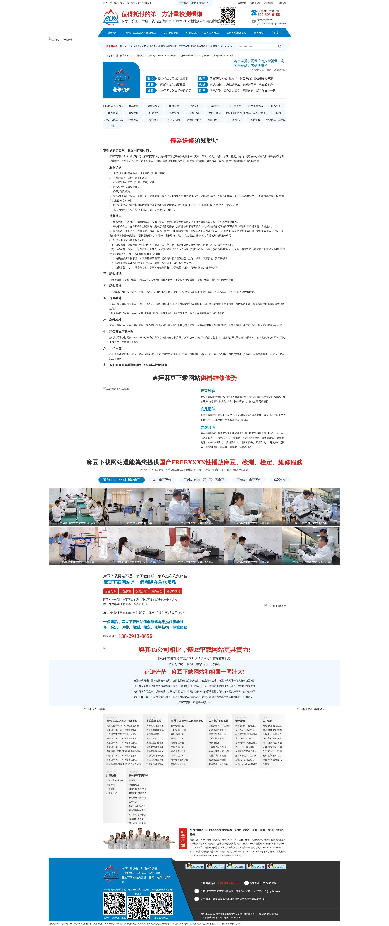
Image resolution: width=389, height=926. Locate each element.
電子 (265, 743)
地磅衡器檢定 (152, 734)
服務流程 (133, 113)
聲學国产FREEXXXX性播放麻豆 (121, 755)
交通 (270, 726)
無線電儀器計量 (178, 764)
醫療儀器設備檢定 (217, 760)
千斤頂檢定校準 (216, 738)
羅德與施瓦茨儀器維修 (246, 751)
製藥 (275, 760)
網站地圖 (268, 3)
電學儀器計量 (177, 738)
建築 (265, 730)
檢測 (275, 738)
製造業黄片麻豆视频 (218, 764)
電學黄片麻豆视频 (155, 751)
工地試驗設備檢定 (155, 743)
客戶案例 (276, 32)
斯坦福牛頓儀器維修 (245, 760)
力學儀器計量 (177, 755)
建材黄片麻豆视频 (217, 755)
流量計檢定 (151, 738)
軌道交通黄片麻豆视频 (219, 751)
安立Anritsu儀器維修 (245, 730)
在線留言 (235, 120)
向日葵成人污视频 (187, 924)
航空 (279, 726)
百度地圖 (242, 3)
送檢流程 (154, 113)
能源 (279, 730)
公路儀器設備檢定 (217, 730)
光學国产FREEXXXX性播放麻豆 (121, 760)
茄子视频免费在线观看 (135, 924)
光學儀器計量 (177, 747)
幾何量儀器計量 (178, 751)
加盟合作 (154, 120)
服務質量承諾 (255, 106)
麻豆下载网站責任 (255, 113)
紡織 (265, 755)
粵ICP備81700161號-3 (230, 917)
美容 (270, 738)
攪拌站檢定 (214, 743)
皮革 (270, 755)
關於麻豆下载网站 (189, 42)
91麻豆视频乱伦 (233, 924)
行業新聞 (110, 785)
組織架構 (174, 106)
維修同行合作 (215, 120)
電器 (275, 743)
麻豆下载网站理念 (235, 113)
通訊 (270, 743)
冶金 (279, 734)
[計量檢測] (111, 17)
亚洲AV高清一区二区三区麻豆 (202, 32)
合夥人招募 (174, 120)
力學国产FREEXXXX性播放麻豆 (163, 55)
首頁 (269, 70)
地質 (275, 734)
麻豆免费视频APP (98, 924)
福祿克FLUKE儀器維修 (246, 734)
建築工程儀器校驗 (217, 734)
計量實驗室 (154, 106)
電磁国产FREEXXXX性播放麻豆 (121, 747)
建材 (270, 730)
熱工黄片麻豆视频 (155, 760)
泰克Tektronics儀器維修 (246, 764)
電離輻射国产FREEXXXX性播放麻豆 (123, 751)
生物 (265, 734)
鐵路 (275, 726)
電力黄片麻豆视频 (155, 747)
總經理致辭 (215, 113)
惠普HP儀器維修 (243, 738)
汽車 (265, 738)
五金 (265, 747)
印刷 (270, 760)
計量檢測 (205, 917)
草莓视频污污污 (153, 924)
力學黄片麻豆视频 (155, 726)
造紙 (279, 760)
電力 (279, 738)
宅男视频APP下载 (205, 924)
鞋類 (279, 751)
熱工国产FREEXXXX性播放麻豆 (131, 55)
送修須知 (279, 70)
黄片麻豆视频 (171, 32)
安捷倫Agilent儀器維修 (246, 726)
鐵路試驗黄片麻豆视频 (219, 726)
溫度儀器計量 (177, 743)
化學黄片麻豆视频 (155, 755)
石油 (279, 747)
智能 (275, 730)
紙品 (265, 760)
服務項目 (276, 106)
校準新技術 (111, 793)
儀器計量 (268, 840)
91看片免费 (219, 924)
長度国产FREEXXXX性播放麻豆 (121, 743)
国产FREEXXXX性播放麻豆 (140, 32)
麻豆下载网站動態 (114, 780)
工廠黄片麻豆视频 (217, 747)
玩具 (275, 751)
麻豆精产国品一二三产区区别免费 (73, 924)
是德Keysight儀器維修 (245, 755)
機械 (270, 747)
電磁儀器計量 (177, 734)
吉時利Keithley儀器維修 (246, 743)
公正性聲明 (235, 106)
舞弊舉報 (174, 113)
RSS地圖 (282, 3)
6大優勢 (215, 106)
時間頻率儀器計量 (179, 760)
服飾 (275, 755)
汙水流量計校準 (178, 730)
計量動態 (167, 42)
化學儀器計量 (177, 726)
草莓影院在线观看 (170, 924)
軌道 (265, 726)
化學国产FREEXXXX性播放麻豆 (195, 55)
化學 (270, 734)
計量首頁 (112, 32)
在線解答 (110, 789)
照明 (279, 743)
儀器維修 (259, 32)
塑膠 (279, 755)
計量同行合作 (194, 120)
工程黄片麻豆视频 (236, 32)
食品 (275, 747)
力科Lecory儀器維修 (244, 747)
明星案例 (267, 764)
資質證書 (133, 106)
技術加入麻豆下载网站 (113, 123)
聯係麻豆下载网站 (217, 42)
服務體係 (113, 113)
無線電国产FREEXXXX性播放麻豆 (122, 726)
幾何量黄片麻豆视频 (156, 730)
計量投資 (133, 120)
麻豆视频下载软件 (115, 924)
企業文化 (194, 106)
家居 (270, 751)
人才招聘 (276, 113)
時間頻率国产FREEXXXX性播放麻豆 (123, 764)
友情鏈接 (255, 120)
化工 (265, 751)
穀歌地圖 (255, 3)
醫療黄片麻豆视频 (155, 764)
